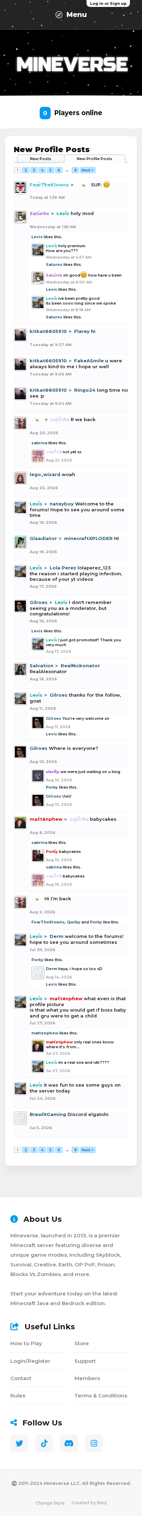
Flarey (82, 331)
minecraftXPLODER (88, 538)
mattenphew (44, 1033)
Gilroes (39, 602)
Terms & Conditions (100, 1395)
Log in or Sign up (108, 3)
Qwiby (73, 922)
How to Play (26, 1343)
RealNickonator (80, 665)
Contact (20, 1378)
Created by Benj (89, 1502)
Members (87, 1378)
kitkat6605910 (48, 331)
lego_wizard (45, 474)
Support (85, 1361)
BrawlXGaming (48, 1114)
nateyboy (62, 503)
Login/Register (30, 1361)
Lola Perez (63, 567)
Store (81, 1343)
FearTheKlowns (48, 922)
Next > (88, 170)
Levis (37, 236)
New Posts (40, 158)
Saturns (54, 264)
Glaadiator (43, 538)
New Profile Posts (94, 158)
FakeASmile (89, 360)
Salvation (41, 665)
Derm (56, 936)
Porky (52, 787)
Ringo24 (84, 390)
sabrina (39, 442)
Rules (17, 1395)
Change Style (49, 1503)
